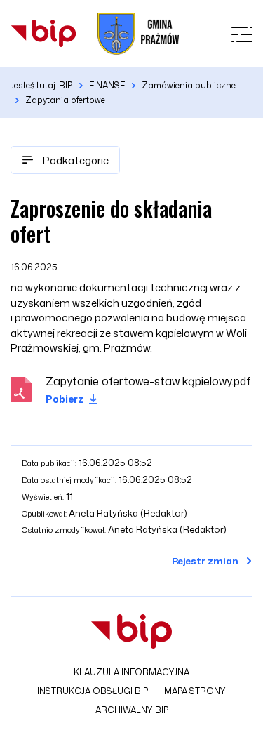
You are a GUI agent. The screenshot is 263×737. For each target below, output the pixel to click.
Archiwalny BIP (131, 710)
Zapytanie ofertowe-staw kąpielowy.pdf (148, 381)
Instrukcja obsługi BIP (92, 691)
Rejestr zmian (205, 561)
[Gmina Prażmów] (43, 33)
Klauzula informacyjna (131, 672)
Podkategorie (75, 160)
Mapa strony (195, 691)
